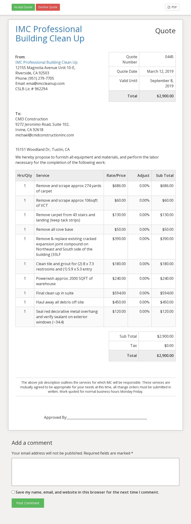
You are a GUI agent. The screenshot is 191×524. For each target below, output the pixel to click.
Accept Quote (23, 7)
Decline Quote (47, 7)
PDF (174, 7)
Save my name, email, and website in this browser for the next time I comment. (87, 492)
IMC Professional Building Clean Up (46, 62)
